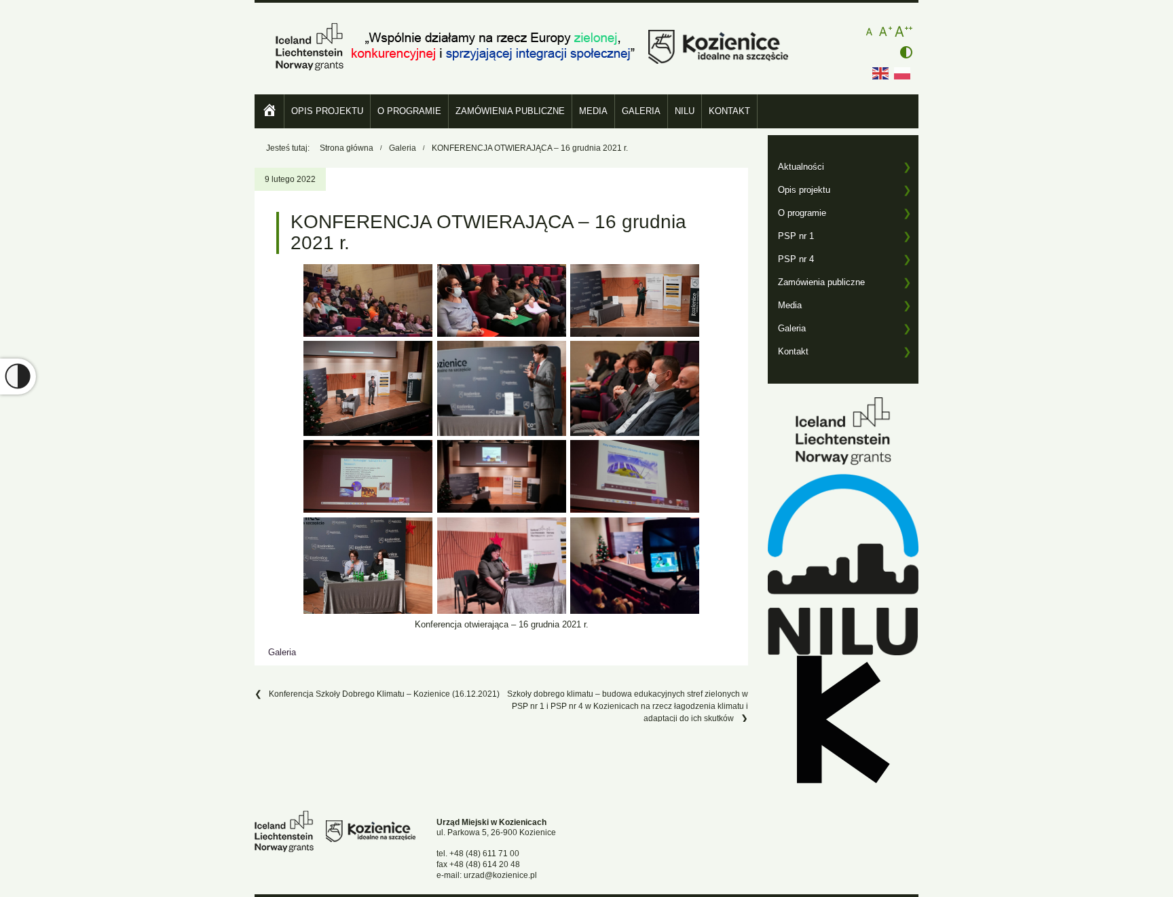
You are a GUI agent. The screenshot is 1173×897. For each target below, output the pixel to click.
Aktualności (801, 167)
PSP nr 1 (796, 236)
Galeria (641, 111)
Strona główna (346, 148)
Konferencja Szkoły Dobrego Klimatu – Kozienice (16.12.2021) (384, 694)
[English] (881, 72)
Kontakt (729, 111)
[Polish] (903, 72)
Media (593, 111)
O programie (409, 111)
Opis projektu (327, 111)
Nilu (684, 111)
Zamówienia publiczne (510, 111)
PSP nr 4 (796, 259)
